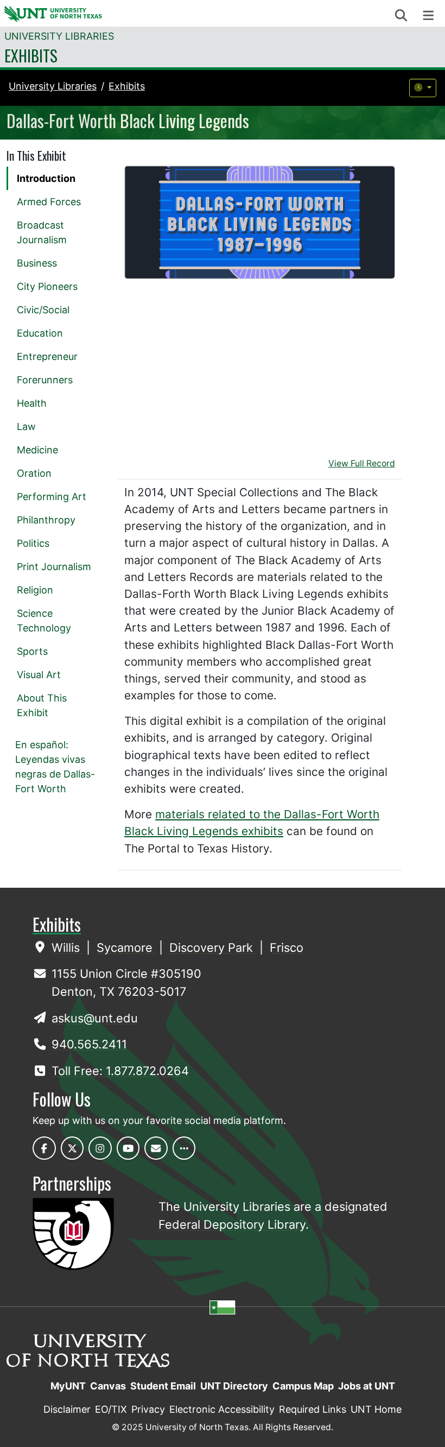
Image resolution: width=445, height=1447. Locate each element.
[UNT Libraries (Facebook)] (44, 1148)
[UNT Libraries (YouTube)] (128, 1148)
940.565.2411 (89, 1044)
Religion (35, 590)
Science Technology (44, 621)
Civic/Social (43, 309)
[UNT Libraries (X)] (72, 1148)
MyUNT (68, 1386)
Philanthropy (46, 520)
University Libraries (59, 36)
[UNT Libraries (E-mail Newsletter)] (156, 1148)
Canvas (108, 1386)
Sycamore (126, 947)
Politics (33, 543)
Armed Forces (49, 201)
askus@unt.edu (95, 1018)
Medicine (37, 450)
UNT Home (376, 1409)
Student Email (163, 1386)
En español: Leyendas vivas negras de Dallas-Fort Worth (55, 766)
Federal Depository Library (232, 1224)
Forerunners (45, 380)
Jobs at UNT (366, 1386)
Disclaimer (67, 1409)
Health (32, 403)
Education (40, 333)
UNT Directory (234, 1386)
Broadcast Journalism (42, 232)
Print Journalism (54, 566)
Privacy (148, 1409)
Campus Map (303, 1386)
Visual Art (39, 674)
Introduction (46, 178)
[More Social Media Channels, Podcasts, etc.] (184, 1148)
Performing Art (51, 496)
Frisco (286, 947)
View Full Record (361, 463)
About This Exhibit (42, 705)
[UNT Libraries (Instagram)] (100, 1148)
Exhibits (31, 55)
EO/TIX (111, 1409)
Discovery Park (212, 947)
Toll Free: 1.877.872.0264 (120, 1071)
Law (26, 426)
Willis (67, 947)
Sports (32, 651)
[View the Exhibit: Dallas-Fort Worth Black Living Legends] (260, 222)
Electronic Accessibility (222, 1409)
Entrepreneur (47, 356)
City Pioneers (47, 286)
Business (37, 263)
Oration (34, 473)
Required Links (312, 1409)
